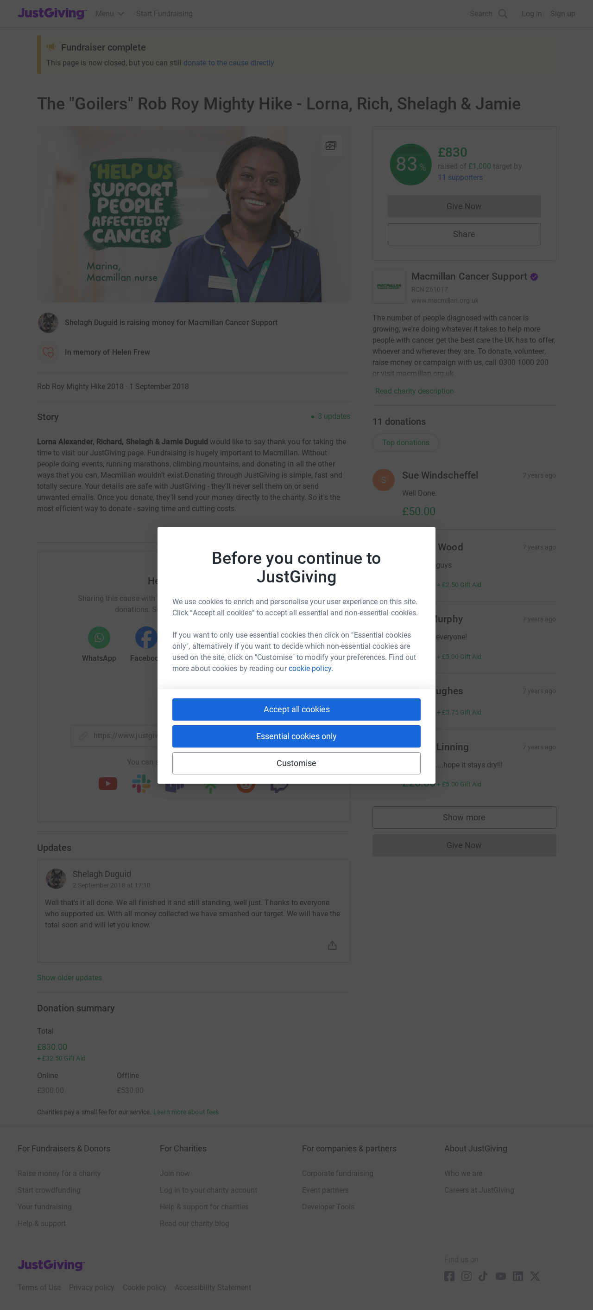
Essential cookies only (296, 736)
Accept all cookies (297, 709)
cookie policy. (311, 668)
